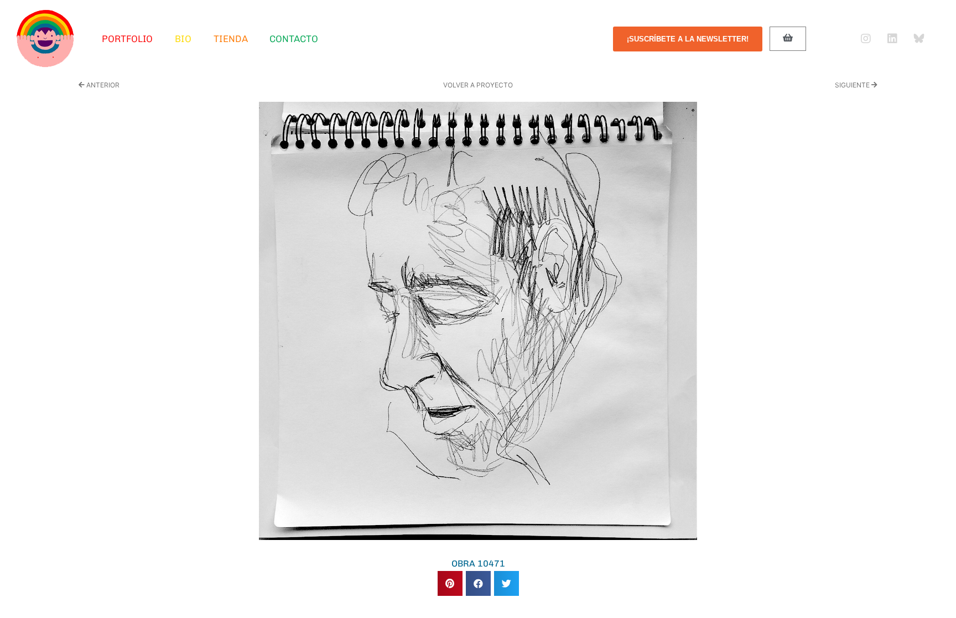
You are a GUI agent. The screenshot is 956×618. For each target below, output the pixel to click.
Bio (183, 38)
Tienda (230, 38)
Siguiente (853, 85)
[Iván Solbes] (45, 38)
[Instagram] (866, 38)
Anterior (102, 85)
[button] (450, 583)
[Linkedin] (892, 38)
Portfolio (127, 38)
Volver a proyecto (478, 85)
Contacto (293, 38)
